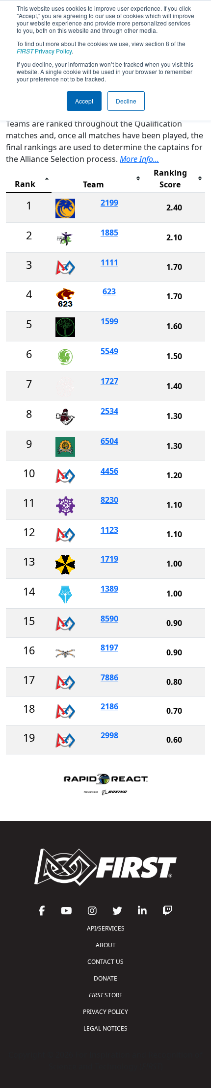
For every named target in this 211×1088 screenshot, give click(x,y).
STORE (106, 995)
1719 (109, 558)
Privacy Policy (44, 51)
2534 (109, 411)
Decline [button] (126, 101)
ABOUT (106, 945)
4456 (109, 471)
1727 (109, 381)
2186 (109, 706)
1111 (109, 262)
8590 (109, 618)
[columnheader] (29, 179)
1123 (109, 529)
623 (109, 291)
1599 (109, 321)
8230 (109, 499)
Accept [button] (84, 101)
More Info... (139, 159)
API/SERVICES (106, 928)
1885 (109, 232)
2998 (109, 735)
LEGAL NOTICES (105, 1028)
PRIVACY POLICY (105, 1012)
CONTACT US (105, 962)
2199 (109, 202)
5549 (109, 351)
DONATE (105, 978)
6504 (109, 441)
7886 (109, 677)
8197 (109, 647)
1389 (109, 588)
